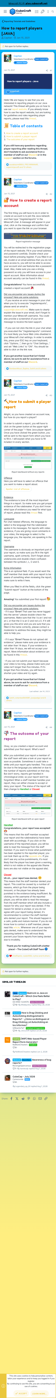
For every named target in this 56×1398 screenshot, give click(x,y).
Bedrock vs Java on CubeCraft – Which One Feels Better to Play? (31, 996)
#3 (51, 395)
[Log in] (42, 11)
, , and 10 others (22, 165)
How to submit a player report (21, 136)
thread (32, 118)
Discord (33, 362)
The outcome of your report (21, 139)
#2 (51, 194)
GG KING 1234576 (21, 1002)
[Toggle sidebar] (48, 12)
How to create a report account (22, 133)
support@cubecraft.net (16, 309)
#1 (51, 70)
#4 (51, 727)
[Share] (47, 70)
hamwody (24, 1069)
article (16, 927)
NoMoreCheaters (20, 1044)
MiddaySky (26, 1005)
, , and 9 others (31, 956)
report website (19, 109)
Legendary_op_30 (22, 1086)
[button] (5, 11)
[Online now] (10, 61)
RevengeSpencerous (22, 1065)
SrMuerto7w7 (18, 1028)
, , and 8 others (27, 368)
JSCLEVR (25, 1031)
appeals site (35, 856)
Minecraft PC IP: (28, 3)
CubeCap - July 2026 (24, 1076)
